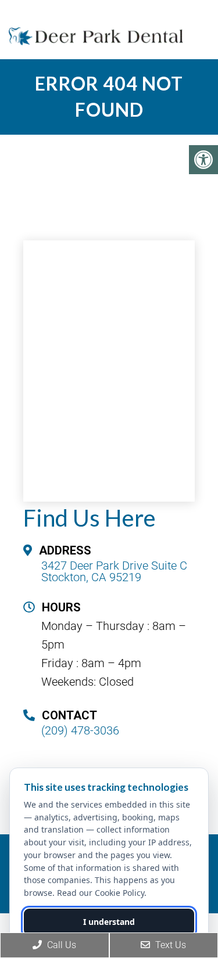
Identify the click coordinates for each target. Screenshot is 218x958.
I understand (109, 921)
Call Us (60, 944)
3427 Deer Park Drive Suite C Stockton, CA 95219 (114, 571)
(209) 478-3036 (80, 730)
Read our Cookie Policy (100, 892)
